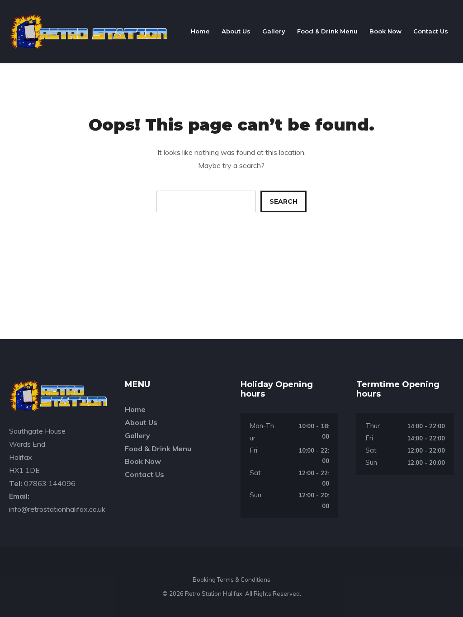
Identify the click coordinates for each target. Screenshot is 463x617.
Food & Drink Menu (327, 31)
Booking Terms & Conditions (231, 579)
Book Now (385, 31)
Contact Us (430, 31)
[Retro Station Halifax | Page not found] (88, 32)
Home (200, 31)
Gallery (273, 31)
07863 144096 (50, 483)
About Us (236, 31)
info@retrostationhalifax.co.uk (57, 509)
